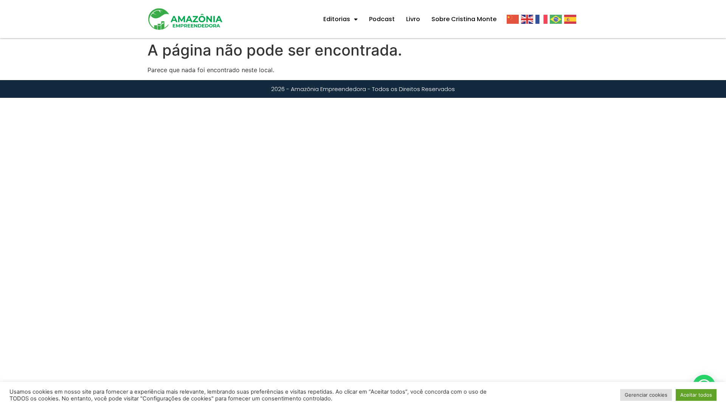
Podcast (382, 19)
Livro (413, 19)
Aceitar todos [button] (696, 395)
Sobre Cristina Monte (463, 19)
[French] (542, 19)
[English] (528, 19)
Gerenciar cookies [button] (646, 395)
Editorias (336, 19)
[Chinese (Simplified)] (514, 19)
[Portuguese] (557, 19)
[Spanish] (571, 19)
